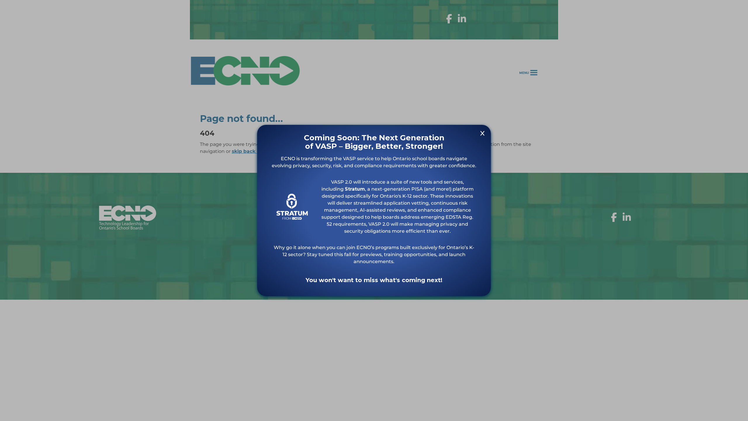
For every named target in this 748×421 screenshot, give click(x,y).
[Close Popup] (482, 134)
